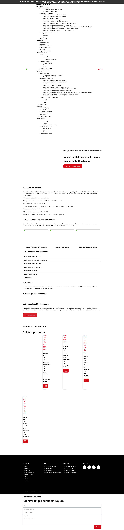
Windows (45, 35)
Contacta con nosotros (46, 68)
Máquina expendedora (46, 46)
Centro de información (45, 61)
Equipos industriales (45, 51)
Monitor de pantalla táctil (46, 13)
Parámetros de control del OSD (33, 267)
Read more (45, 386)
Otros (44, 37)
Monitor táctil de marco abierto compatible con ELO (56, 21)
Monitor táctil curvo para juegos (51, 18)
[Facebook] (84, 467)
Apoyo (44, 66)
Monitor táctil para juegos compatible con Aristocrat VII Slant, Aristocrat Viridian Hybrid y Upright (67, 27)
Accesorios (27, 277)
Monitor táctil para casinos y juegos (52, 20)
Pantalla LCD (43, 39)
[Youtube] (89, 467)
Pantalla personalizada (44, 4)
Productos (45, 56)
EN (99, 69)
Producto (40, 6)
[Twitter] (98, 467)
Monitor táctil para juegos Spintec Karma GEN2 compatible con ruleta (60, 28)
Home (64, 150)
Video (41, 54)
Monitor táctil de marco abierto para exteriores (54, 16)
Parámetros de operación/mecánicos (35, 260)
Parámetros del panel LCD (32, 256)
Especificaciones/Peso (31, 274)
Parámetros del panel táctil (32, 263)
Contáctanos (66, 463)
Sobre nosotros (42, 53)
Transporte (43, 49)
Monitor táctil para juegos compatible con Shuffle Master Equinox (59, 30)
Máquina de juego (44, 42)
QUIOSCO (43, 44)
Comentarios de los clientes (50, 59)
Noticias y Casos (47, 63)
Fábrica (45, 58)
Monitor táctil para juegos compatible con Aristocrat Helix (57, 25)
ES (102, 69)
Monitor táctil (70, 150)
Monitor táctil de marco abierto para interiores (54, 14)
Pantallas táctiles (44, 8)
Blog (44, 64)
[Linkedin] (94, 467)
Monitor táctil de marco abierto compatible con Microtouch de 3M (59, 23)
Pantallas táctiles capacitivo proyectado (53, 9)
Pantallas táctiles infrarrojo (50, 11)
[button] (62, 256)
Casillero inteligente (45, 47)
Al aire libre (76, 150)
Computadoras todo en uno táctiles (49, 32)
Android (45, 33)
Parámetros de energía (31, 270)
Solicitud (40, 40)
